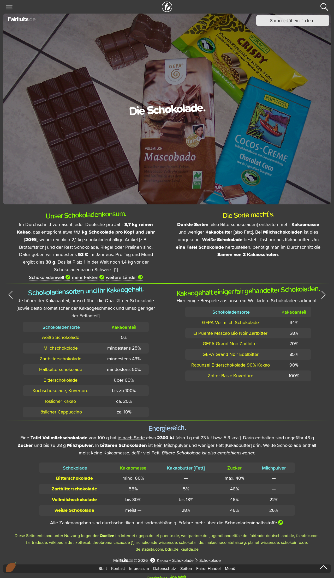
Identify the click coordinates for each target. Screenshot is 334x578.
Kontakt (118, 568)
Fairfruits (21, 19)
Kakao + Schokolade (175, 560)
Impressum (139, 568)
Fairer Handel (208, 568)
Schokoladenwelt (46, 277)
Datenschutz (164, 568)
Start (103, 568)
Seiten (186, 568)
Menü (230, 568)
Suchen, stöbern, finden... (293, 20)
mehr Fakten (85, 277)
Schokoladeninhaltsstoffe (251, 522)
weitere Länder (121, 277)
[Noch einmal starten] (167, 7)
